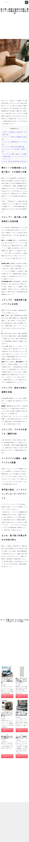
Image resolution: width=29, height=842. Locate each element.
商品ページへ (7, 696)
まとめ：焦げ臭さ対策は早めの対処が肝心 (14, 161)
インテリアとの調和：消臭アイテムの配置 (14, 154)
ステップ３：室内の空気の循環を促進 (13, 146)
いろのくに (7, 2)
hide (17, 128)
